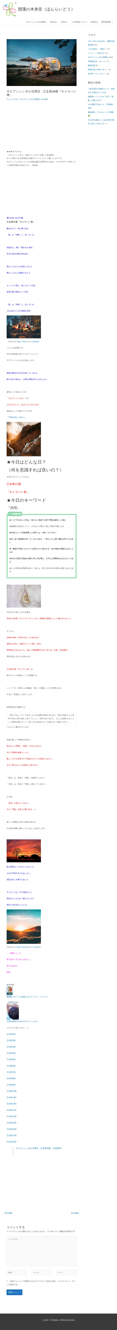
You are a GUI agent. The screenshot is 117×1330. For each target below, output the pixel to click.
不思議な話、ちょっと (97, 61)
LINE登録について (79, 22)
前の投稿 (7, 1213)
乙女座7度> (11, 1072)
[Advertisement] (42, 127)
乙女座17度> (12, 1135)
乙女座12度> (12, 1104)
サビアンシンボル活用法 (36, 22)
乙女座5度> (11, 1059)
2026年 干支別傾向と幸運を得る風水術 (58, 1320)
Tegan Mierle (22, 341)
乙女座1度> (11, 1034)
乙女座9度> (11, 1085)
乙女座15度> (12, 1123)
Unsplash (35, 341)
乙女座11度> (12, 1097)
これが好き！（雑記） (97, 49)
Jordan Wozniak (22, 947)
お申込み (53, 22)
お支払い (64, 22)
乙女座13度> (12, 1110)
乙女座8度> (11, 1078)
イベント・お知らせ (96, 53)
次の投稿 (76, 1213)
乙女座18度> (12, 1142)
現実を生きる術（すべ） (98, 69)
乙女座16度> (12, 1129)
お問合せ (94, 22)
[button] (112, 22)
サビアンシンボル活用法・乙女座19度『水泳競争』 (39, 1148)
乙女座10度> (12, 1091)
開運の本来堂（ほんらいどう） (46, 9)
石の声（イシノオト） (97, 74)
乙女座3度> (11, 1047)
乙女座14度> (12, 1116)
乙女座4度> (11, 1053)
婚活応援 (91, 65)
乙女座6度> (11, 1066)
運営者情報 (106, 22)
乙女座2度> (11, 1040)
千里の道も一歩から (16, 417)
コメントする (12, 99)
